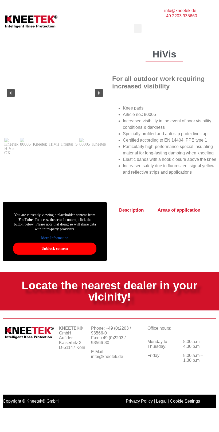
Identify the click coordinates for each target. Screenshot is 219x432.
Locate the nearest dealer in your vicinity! (109, 291)
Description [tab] (131, 210)
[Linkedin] (65, 379)
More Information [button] (54, 238)
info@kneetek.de (107, 356)
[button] (130, 13)
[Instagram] (79, 366)
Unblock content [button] (54, 249)
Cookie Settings (185, 401)
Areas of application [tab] (179, 210)
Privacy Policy (139, 401)
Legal (161, 401)
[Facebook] (65, 366)
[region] (55, 103)
